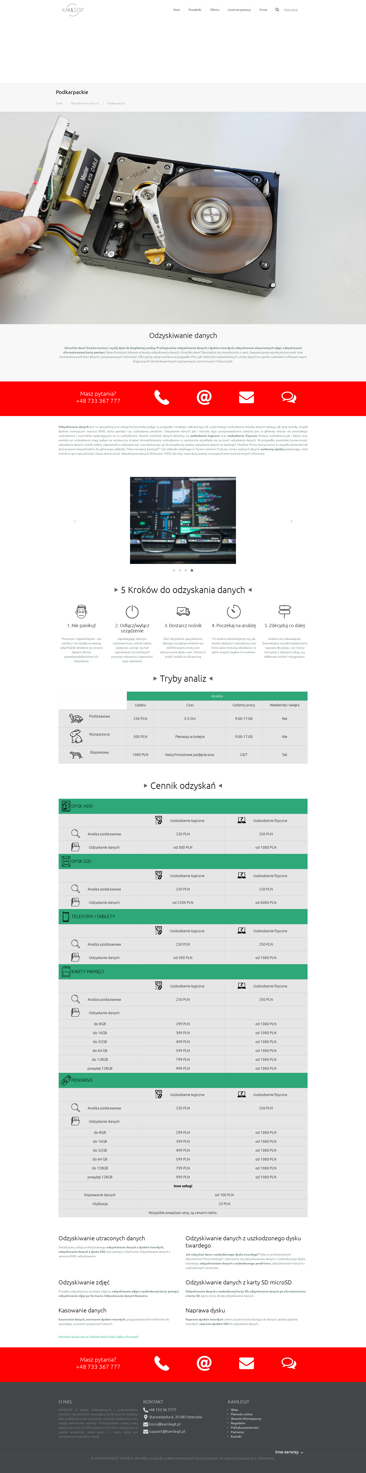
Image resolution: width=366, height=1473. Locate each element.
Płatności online (241, 1414)
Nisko (112, 1336)
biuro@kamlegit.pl (165, 1423)
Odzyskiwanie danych (84, 103)
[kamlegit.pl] (73, 9)
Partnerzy (237, 1432)
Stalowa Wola (98, 1336)
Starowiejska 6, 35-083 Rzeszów (175, 1416)
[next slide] (291, 521)
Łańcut (84, 1336)
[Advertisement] (183, 51)
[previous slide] (74, 521)
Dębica (121, 1336)
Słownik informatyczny (246, 1418)
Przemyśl (132, 1336)
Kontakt (236, 1436)
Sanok (75, 1336)
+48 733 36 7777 (162, 1409)
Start (59, 103)
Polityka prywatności (245, 1427)
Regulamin (238, 1423)
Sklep (234, 1409)
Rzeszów (64, 1336)
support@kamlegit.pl (167, 1431)
